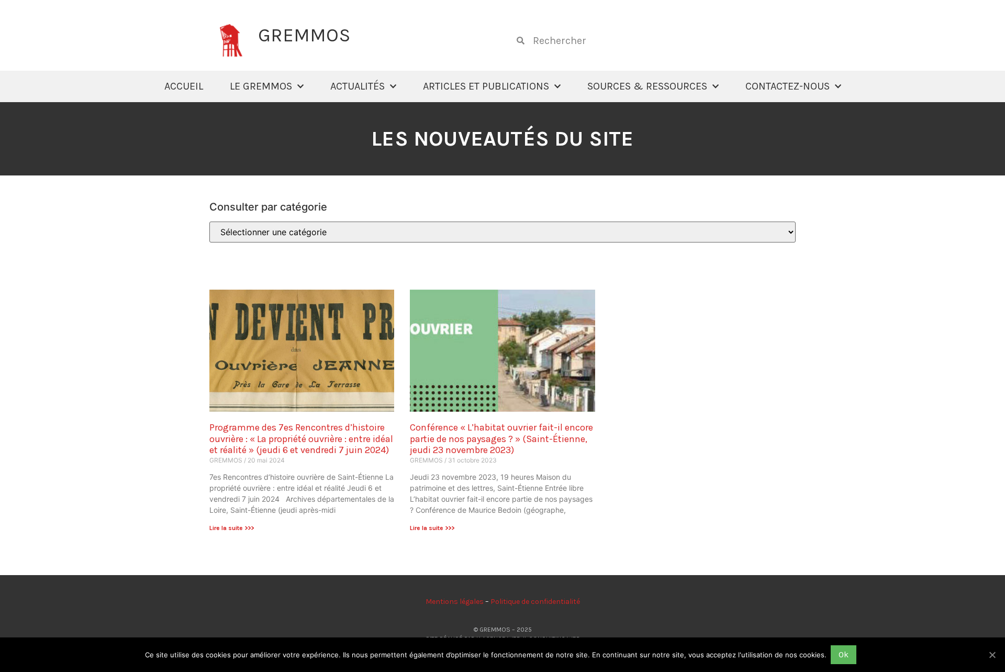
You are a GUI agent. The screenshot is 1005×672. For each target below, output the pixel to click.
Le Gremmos (261, 86)
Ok (843, 654)
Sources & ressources (647, 86)
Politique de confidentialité (535, 601)
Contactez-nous (787, 86)
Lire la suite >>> (231, 528)
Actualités (357, 86)
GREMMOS (304, 35)
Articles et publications (486, 86)
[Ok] (992, 654)
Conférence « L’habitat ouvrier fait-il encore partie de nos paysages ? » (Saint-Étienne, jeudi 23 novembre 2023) (501, 439)
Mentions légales (455, 601)
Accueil (183, 86)
